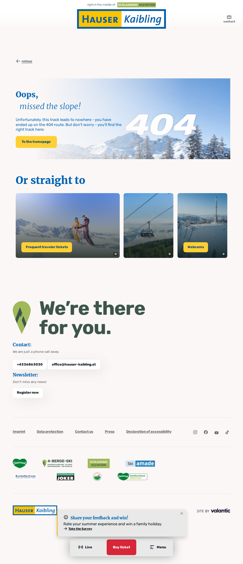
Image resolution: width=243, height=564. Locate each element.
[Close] (181, 513)
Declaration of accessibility (149, 431)
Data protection (50, 431)
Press (109, 431)
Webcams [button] (196, 247)
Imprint (19, 431)
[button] (226, 155)
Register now (28, 392)
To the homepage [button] (36, 142)
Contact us (84, 431)
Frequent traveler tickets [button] (47, 247)
